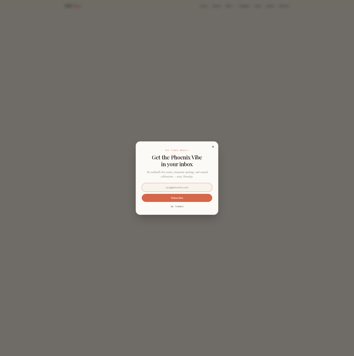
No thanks (177, 206)
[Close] (213, 147)
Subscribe (177, 198)
